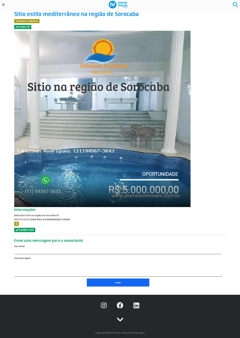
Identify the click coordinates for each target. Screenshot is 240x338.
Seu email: (19, 246)
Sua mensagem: (22, 258)
